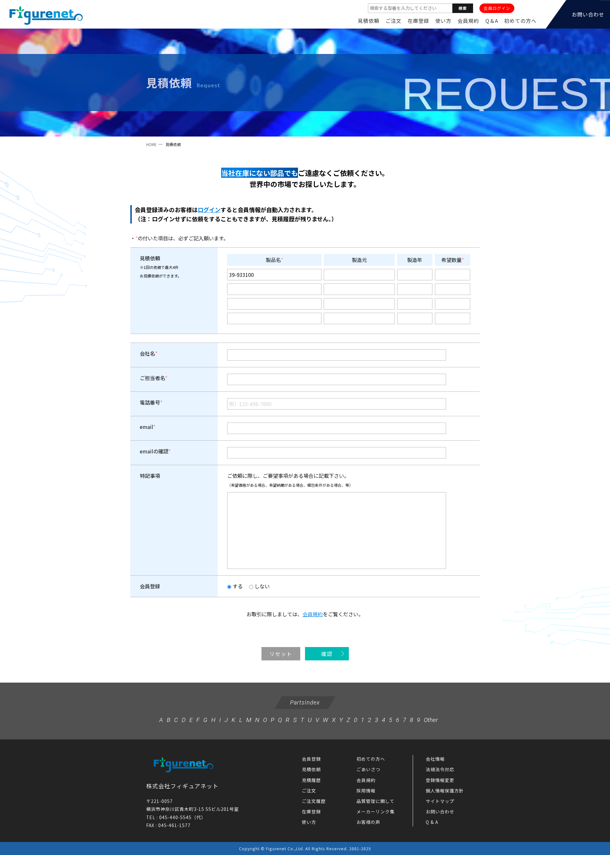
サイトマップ (440, 801)
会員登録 (311, 759)
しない (261, 586)
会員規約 (468, 20)
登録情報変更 (440, 780)
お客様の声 (368, 822)
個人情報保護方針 (445, 790)
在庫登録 (418, 20)
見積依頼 (368, 20)
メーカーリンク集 (375, 811)
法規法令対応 (440, 769)
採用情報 (366, 790)
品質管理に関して (375, 801)
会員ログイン (497, 8)
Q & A (432, 822)
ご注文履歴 (314, 801)
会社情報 (435, 759)
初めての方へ (520, 20)
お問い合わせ (440, 811)
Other (431, 720)
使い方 (443, 20)
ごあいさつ (368, 769)
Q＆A (491, 20)
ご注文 (393, 20)
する (237, 586)
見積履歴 (311, 780)
